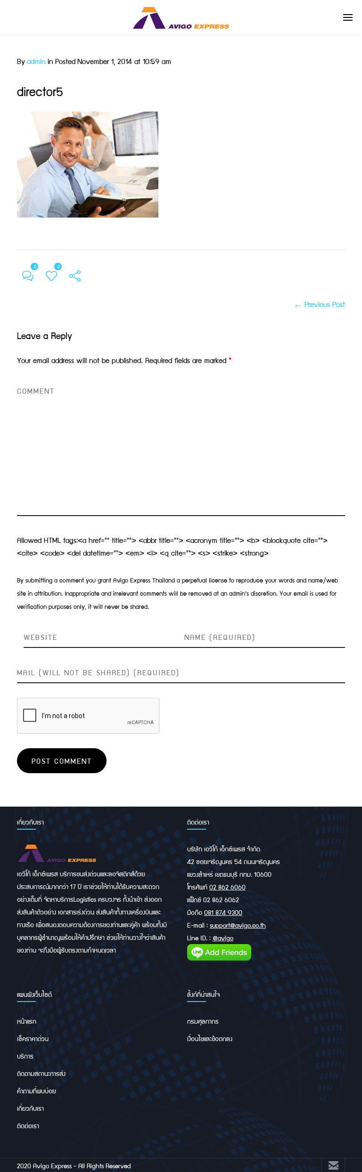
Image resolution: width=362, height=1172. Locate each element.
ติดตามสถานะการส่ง (41, 1073)
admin (36, 61)
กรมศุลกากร (203, 1020)
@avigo (223, 937)
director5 (40, 91)
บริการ (25, 1055)
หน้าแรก (26, 1020)
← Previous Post (319, 304)
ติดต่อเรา (28, 1125)
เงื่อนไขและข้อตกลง (209, 1038)
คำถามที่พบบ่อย (36, 1090)
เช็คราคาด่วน (33, 1038)
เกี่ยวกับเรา (30, 1108)
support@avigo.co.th (238, 924)
